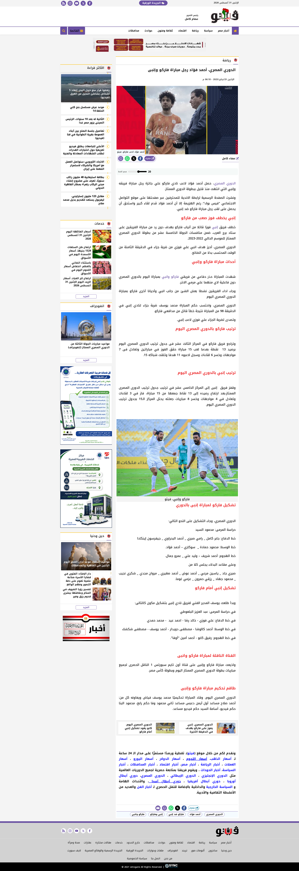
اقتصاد (182, 30)
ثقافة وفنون (165, 30)
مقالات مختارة (103, 842)
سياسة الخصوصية (137, 858)
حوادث (148, 30)
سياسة (208, 30)
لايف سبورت (74, 850)
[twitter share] (133, 158)
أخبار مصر (223, 30)
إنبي (215, 227)
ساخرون (212, 850)
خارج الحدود (133, 842)
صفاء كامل (229, 158)
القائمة (75, 30)
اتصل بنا (155, 858)
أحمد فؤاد (195, 814)
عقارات (87, 842)
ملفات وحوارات (155, 850)
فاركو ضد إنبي (176, 814)
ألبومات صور (197, 850)
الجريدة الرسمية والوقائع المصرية (103, 850)
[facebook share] (140, 158)
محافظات (133, 30)
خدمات (119, 842)
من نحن (168, 858)
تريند (184, 850)
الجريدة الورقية (151, 2)
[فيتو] (225, 16)
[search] (63, 31)
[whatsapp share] (127, 158)
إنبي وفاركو (156, 814)
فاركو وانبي (170, 277)
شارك (148, 158)
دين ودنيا (226, 850)
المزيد (86, 296)
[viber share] (157, 808)
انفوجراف (172, 850)
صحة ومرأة (74, 842)
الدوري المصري (225, 183)
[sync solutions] (171, 867)
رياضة (195, 30)
